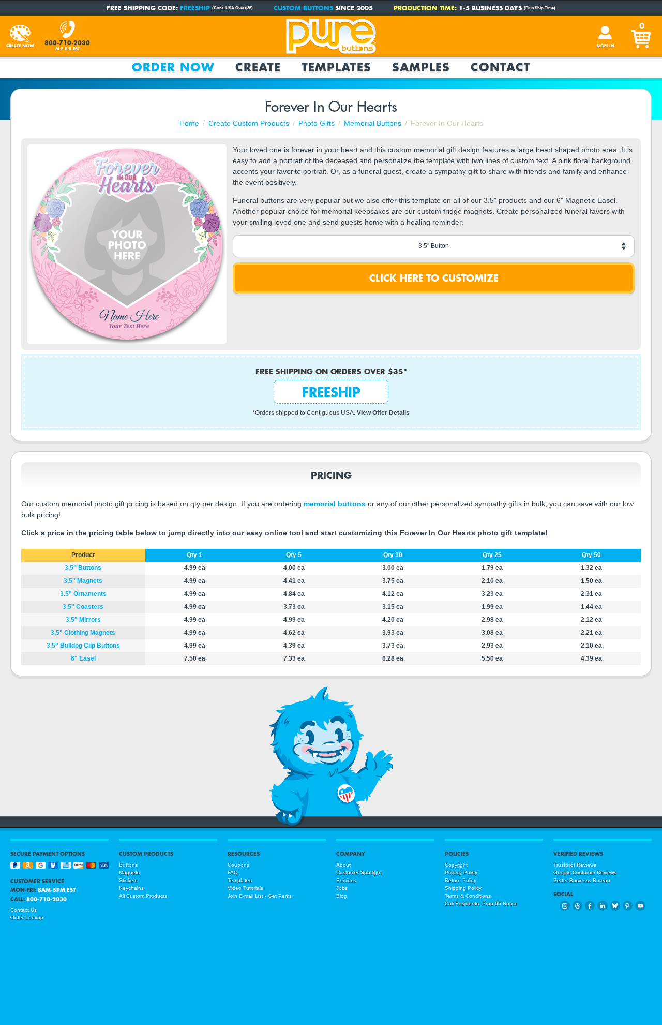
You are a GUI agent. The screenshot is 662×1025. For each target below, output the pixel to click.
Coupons (238, 865)
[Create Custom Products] (20, 36)
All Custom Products (143, 896)
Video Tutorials (245, 888)
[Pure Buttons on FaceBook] (590, 906)
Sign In (605, 45)
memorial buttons (335, 504)
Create (258, 67)
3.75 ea (392, 580)
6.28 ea (392, 658)
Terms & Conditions (468, 896)
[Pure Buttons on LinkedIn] (602, 906)
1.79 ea (492, 568)
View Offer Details (383, 412)
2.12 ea (591, 619)
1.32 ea (591, 568)
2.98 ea (492, 619)
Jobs (342, 888)
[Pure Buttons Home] (331, 36)
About (343, 865)
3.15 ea (392, 606)
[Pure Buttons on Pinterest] (628, 906)
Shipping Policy (463, 888)
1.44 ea (591, 606)
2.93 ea (492, 645)
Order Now (173, 67)
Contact (501, 67)
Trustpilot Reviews (574, 865)
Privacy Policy (461, 872)
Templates (336, 67)
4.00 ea (294, 568)
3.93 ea (392, 632)
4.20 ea (392, 619)
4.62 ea (294, 632)
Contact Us (23, 910)
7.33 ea (294, 658)
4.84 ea (294, 593)
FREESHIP (195, 7)
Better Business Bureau (581, 880)
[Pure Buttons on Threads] (577, 906)
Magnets (129, 872)
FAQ (233, 872)
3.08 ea (492, 632)
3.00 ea (392, 568)
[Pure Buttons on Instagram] (564, 906)
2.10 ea (492, 580)
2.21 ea (591, 632)
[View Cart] (641, 36)
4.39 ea (294, 645)
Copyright (456, 865)
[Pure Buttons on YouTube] (640, 906)
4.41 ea (294, 580)
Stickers (128, 880)
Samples (421, 67)
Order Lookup (26, 917)
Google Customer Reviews (584, 872)
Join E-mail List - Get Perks (260, 896)
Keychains (131, 888)
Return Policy (460, 880)
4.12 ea (392, 593)
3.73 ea (294, 606)
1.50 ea (591, 580)
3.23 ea (492, 593)
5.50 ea (492, 658)
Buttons (128, 865)
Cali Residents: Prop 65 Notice (481, 903)
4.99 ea (194, 568)
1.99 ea (492, 606)
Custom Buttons (303, 7)
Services (346, 880)
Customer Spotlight (359, 872)
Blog (341, 896)
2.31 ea (591, 593)
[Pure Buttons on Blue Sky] (615, 906)
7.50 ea (194, 658)
